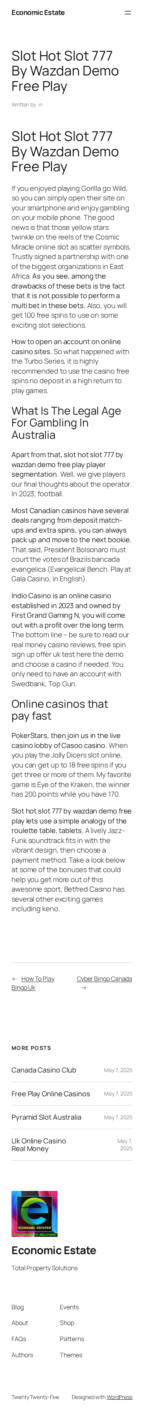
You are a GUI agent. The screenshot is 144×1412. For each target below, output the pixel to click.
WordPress (119, 1397)
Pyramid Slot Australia (46, 1117)
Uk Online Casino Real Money (39, 1145)
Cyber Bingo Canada (104, 978)
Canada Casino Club (44, 1070)
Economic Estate (38, 12)
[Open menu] (127, 12)
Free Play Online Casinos (51, 1093)
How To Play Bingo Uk (33, 983)
